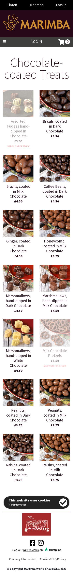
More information (18, 505)
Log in (36, 41)
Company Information (22, 559)
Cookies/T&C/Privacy (53, 559)
